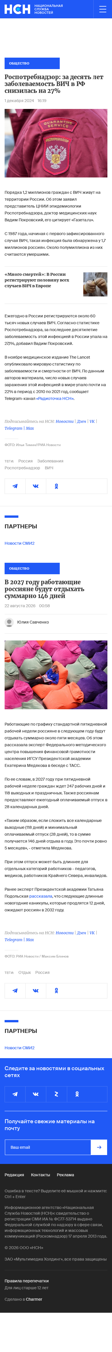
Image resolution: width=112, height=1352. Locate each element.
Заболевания (50, 461)
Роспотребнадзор (22, 467)
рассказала (40, 896)
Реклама (65, 1174)
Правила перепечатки (27, 1280)
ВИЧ (49, 467)
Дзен (81, 421)
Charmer (34, 1299)
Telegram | (15, 428)
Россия (25, 461)
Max (30, 428)
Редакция (14, 1174)
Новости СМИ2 (19, 543)
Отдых (24, 972)
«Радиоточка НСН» (55, 398)
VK (92, 421)
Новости (65, 421)
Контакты (40, 1174)
